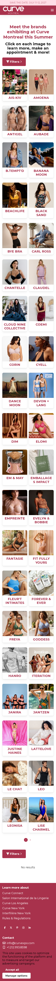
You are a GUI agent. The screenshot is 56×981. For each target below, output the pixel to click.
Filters (14, 61)
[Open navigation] (52, 10)
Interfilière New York (16, 913)
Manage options (16, 975)
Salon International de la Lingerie (25, 898)
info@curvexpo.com (21, 943)
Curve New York (13, 908)
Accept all (12, 969)
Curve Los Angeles (15, 903)
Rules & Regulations (16, 918)
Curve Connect (12, 893)
